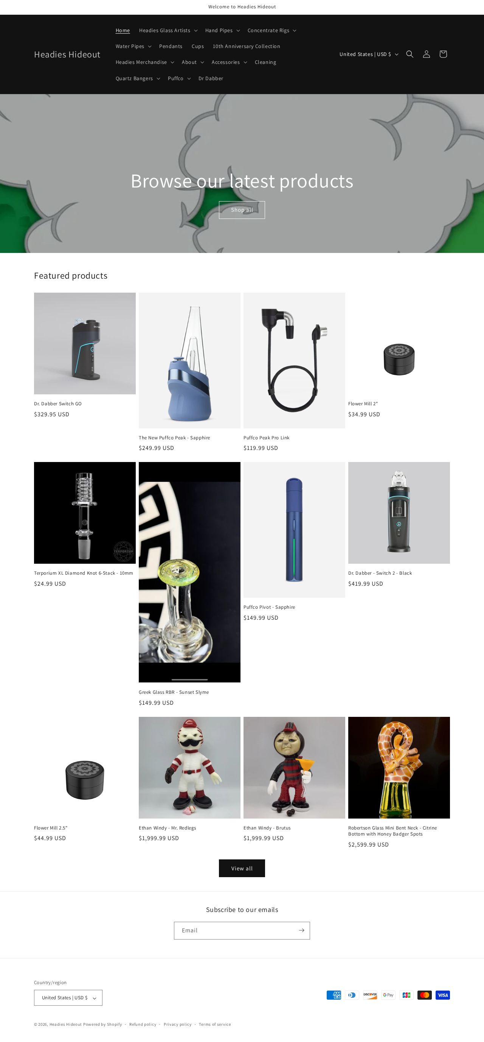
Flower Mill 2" (363, 404)
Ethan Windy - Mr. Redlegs (167, 828)
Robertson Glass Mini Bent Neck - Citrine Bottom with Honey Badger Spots (392, 831)
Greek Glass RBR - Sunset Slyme (174, 692)
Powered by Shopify (102, 1024)
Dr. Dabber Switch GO (58, 404)
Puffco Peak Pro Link (267, 438)
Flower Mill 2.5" (51, 828)
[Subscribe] (301, 930)
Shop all (242, 209)
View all (242, 868)
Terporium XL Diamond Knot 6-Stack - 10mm (83, 573)
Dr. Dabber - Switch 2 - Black (380, 573)
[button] (168, 30)
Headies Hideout (66, 1024)
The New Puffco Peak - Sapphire (174, 438)
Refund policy (142, 1024)
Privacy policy (178, 1024)
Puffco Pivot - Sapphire (269, 607)
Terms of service (215, 1024)
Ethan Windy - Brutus (267, 828)
